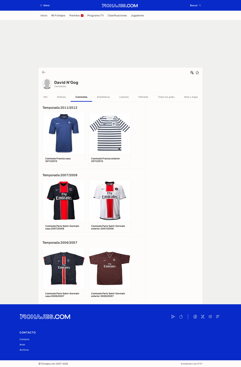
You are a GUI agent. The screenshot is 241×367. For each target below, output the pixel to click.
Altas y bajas (191, 96)
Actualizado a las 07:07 (191, 363)
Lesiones (124, 96)
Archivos (24, 349)
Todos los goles (166, 96)
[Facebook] (195, 316)
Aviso (22, 344)
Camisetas (81, 96)
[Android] (173, 316)
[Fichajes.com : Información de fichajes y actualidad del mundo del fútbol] (120, 5)
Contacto (24, 339)
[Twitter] (202, 316)
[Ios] (180, 316)
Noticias (61, 96)
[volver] (44, 72)
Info (45, 96)
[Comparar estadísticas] (192, 73)
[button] (45, 5)
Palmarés (143, 96)
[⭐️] (197, 73)
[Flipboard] (217, 316)
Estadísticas (103, 96)
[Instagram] (210, 316)
